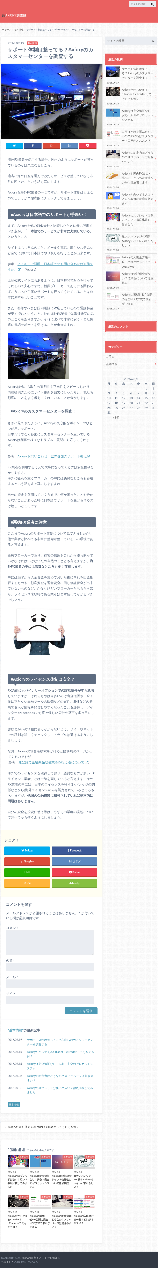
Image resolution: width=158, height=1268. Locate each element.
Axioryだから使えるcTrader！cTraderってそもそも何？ (60, 1054)
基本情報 (18, 29)
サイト (11, 993)
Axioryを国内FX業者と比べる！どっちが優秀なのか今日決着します (130, 180)
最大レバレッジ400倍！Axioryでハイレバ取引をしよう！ (130, 243)
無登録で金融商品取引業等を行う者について (51, 762)
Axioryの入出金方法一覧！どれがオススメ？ (136, 261)
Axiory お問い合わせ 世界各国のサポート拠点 (52, 456)
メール (12, 977)
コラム (110, 356)
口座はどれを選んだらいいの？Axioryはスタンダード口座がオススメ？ (130, 138)
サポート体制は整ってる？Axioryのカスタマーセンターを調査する (60, 1042)
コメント (12, 928)
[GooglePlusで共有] (51, 145)
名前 (10, 960)
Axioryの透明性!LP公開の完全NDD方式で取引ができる (129, 301)
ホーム (7, 29)
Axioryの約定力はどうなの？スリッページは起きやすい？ (60, 1078)
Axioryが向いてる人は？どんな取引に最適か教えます (130, 201)
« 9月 (116, 417)
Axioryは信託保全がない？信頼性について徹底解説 (130, 280)
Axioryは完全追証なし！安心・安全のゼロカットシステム (60, 1066)
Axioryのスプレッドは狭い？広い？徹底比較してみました (60, 1090)
